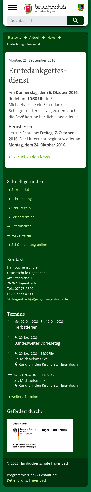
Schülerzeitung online (29, 244)
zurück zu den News (32, 156)
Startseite (14, 37)
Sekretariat (20, 189)
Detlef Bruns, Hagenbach (27, 480)
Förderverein (21, 235)
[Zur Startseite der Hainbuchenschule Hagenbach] (45, 6)
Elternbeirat (21, 226)
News (51, 37)
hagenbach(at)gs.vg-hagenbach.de (40, 299)
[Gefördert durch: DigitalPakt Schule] (40, 435)
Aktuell (34, 37)
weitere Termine (24, 396)
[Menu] (12, 8)
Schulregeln (21, 208)
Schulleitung (21, 198)
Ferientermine (22, 217)
